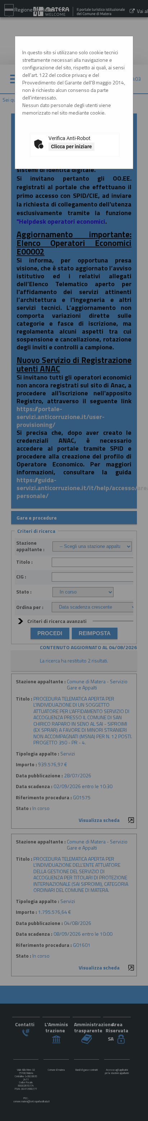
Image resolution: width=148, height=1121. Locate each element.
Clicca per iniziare (71, 146)
